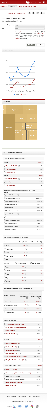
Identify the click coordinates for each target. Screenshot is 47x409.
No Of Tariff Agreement (12, 343)
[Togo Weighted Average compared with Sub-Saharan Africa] (20, 353)
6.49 (37, 312)
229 (24, 245)
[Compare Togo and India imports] (25, 274)
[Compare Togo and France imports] (25, 270)
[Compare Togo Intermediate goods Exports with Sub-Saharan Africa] (28, 305)
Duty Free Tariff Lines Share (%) (15, 360)
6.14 (41, 274)
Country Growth (11, 334)
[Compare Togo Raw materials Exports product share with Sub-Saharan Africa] (40, 301)
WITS (4, 2)
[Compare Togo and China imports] (25, 266)
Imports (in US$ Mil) (11, 178)
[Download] (29, 13)
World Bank (38, 406)
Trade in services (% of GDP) (14, 382)
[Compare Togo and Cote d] (27, 256)
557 (25, 308)
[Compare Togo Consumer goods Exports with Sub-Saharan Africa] (28, 308)
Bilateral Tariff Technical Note (16, 13)
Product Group (27, 6)
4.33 (41, 277)
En (31, 2)
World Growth (10, 330)
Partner (20, 6)
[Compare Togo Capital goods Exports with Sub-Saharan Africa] (28, 312)
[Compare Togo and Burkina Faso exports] (27, 248)
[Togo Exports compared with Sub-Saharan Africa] (19, 166)
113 (23, 281)
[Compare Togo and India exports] (27, 245)
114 (24, 256)
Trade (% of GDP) (11, 385)
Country (35, 6)
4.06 (41, 281)
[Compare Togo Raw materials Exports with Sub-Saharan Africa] (28, 301)
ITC (14, 406)
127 (24, 252)
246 (23, 270)
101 (24, 259)
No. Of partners (10, 172)
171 (23, 274)
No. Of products (10, 169)
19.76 (40, 266)
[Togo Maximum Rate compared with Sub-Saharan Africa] (18, 347)
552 (23, 266)
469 (25, 301)
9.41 (41, 252)
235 (25, 305)
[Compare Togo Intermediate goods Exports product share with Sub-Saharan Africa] (40, 305)
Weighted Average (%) (12, 353)
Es (35, 2)
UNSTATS (26, 406)
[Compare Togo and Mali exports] (27, 259)
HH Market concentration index (15, 324)
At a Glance (4, 6)
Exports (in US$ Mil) (11, 166)
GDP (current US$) (11, 370)
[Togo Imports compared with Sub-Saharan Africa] (19, 178)
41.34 (37, 308)
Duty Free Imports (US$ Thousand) (16, 356)
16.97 (40, 245)
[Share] (42, 13)
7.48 (41, 259)
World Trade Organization (32, 406)
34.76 (37, 301)
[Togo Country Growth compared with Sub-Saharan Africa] (17, 334)
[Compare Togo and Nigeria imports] (25, 277)
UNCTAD (20, 406)
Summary (12, 6)
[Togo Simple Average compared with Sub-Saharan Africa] (19, 350)
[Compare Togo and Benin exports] (27, 252)
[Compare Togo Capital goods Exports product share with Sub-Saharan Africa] (40, 312)
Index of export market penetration (16, 327)
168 (24, 248)
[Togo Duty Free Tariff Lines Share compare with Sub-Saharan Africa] (26, 360)
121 (23, 277)
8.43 (41, 256)
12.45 (40, 248)
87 (25, 312)
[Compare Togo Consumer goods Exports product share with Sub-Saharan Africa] (40, 308)
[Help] (33, 13)
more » (40, 162)
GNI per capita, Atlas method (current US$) (18, 373)
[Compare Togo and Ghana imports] (25, 281)
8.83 (41, 270)
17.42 (37, 305)
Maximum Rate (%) (11, 347)
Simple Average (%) (11, 350)
